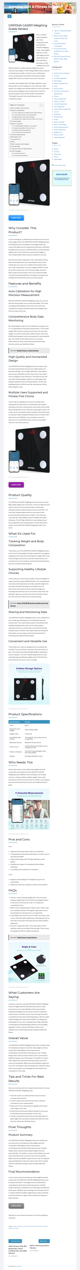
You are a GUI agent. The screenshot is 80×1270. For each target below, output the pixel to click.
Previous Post (15, 1241)
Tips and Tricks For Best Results (22, 149)
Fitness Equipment (60, 99)
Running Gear (58, 117)
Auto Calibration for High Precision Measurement (28, 112)
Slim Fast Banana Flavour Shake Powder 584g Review (62, 58)
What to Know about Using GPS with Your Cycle (61, 38)
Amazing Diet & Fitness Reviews (35, 6)
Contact (56, 151)
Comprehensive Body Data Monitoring (25, 115)
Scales (56, 119)
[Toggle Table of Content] (40, 105)
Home (56, 157)
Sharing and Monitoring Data (22, 130)
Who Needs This (16, 137)
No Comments (13, 1256)
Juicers (56, 112)
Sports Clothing (59, 122)
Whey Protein (58, 135)
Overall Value (16, 146)
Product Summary (20, 153)
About (56, 149)
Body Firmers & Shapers (62, 73)
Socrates (19, 1266)
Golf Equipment (59, 106)
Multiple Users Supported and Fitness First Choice (28, 119)
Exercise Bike (58, 88)
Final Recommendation (21, 155)
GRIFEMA (19, 1226)
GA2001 (14, 1226)
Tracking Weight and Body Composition (25, 126)
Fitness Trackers (59, 101)
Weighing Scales (13, 1228)
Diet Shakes (58, 81)
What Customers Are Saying (20, 144)
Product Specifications (18, 134)
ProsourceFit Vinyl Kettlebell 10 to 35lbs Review (61, 51)
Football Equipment (60, 104)
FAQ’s (13, 141)
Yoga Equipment (59, 137)
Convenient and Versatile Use (22, 132)
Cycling (56, 76)
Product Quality (16, 121)
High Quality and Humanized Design (24, 117)
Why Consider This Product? (20, 108)
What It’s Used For (17, 124)
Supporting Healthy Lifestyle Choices (24, 128)
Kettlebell (57, 114)
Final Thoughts (16, 151)
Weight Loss (58, 132)
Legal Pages (58, 159)
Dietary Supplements (61, 83)
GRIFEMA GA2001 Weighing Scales (33, 1226)
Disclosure (57, 154)
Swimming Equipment (61, 127)
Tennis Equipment (60, 129)
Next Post (43, 1241)
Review (45, 1226)
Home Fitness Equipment (62, 109)
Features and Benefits (18, 110)
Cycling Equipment (60, 78)
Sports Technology (60, 124)
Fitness (56, 96)
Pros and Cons (15, 139)
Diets (55, 86)
